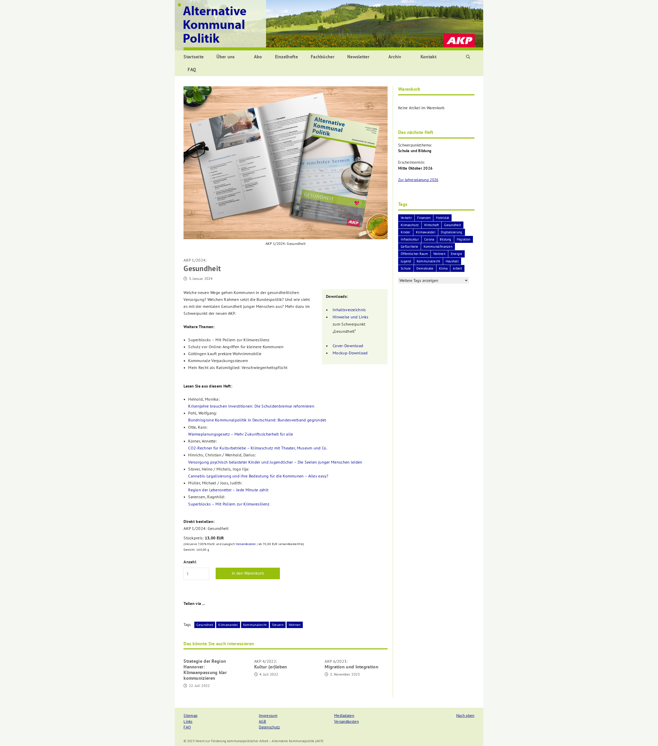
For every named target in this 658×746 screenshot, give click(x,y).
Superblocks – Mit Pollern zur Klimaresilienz (228, 503)
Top (645, 733)
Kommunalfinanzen (438, 246)
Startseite (194, 57)
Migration (464, 239)
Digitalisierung (451, 232)
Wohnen (295, 625)
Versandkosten (246, 544)
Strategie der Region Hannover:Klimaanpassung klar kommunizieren (205, 669)
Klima (443, 268)
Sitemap (190, 715)
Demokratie (425, 268)
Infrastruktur (410, 239)
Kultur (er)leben (270, 664)
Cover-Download (348, 345)
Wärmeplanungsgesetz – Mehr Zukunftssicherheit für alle (240, 434)
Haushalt (452, 261)
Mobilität (442, 218)
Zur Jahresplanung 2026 (418, 179)
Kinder (405, 232)
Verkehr (406, 218)
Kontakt (428, 57)
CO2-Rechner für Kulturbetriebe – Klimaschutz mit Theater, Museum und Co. (257, 447)
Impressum (268, 715)
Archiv (394, 57)
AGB (262, 721)
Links (188, 721)
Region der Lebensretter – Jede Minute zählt (228, 489)
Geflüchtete (409, 246)
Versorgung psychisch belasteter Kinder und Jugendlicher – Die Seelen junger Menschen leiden (275, 462)
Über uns (225, 57)
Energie (456, 254)
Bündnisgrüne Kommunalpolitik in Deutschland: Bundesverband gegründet (257, 419)
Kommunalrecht (255, 625)
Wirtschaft (431, 225)
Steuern (278, 625)
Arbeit (457, 268)
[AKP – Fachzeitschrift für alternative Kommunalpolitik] (329, 24)
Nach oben (465, 715)
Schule (406, 268)
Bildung (445, 239)
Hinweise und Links (350, 316)
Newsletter (358, 57)
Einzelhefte (286, 57)
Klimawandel (228, 625)
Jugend (406, 261)
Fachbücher (322, 57)
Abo (258, 57)
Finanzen (424, 218)
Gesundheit (204, 625)
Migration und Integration (351, 664)
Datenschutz (269, 727)
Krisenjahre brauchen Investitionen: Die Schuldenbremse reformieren (251, 406)
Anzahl (190, 561)
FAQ (192, 69)
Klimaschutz (410, 225)
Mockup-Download (350, 352)
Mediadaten (344, 715)
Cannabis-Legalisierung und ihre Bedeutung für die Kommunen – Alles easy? (258, 475)
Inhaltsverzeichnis (349, 309)
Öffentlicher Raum (414, 254)
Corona (429, 239)
